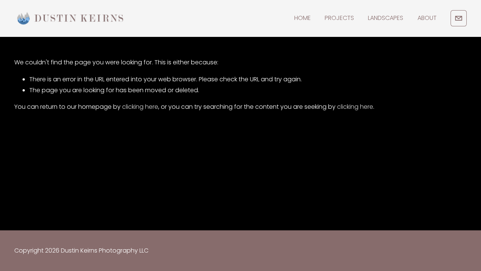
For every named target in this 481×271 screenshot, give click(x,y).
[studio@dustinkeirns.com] (459, 18)
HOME (302, 18)
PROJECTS (339, 18)
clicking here (140, 106)
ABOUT (427, 18)
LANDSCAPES (385, 18)
